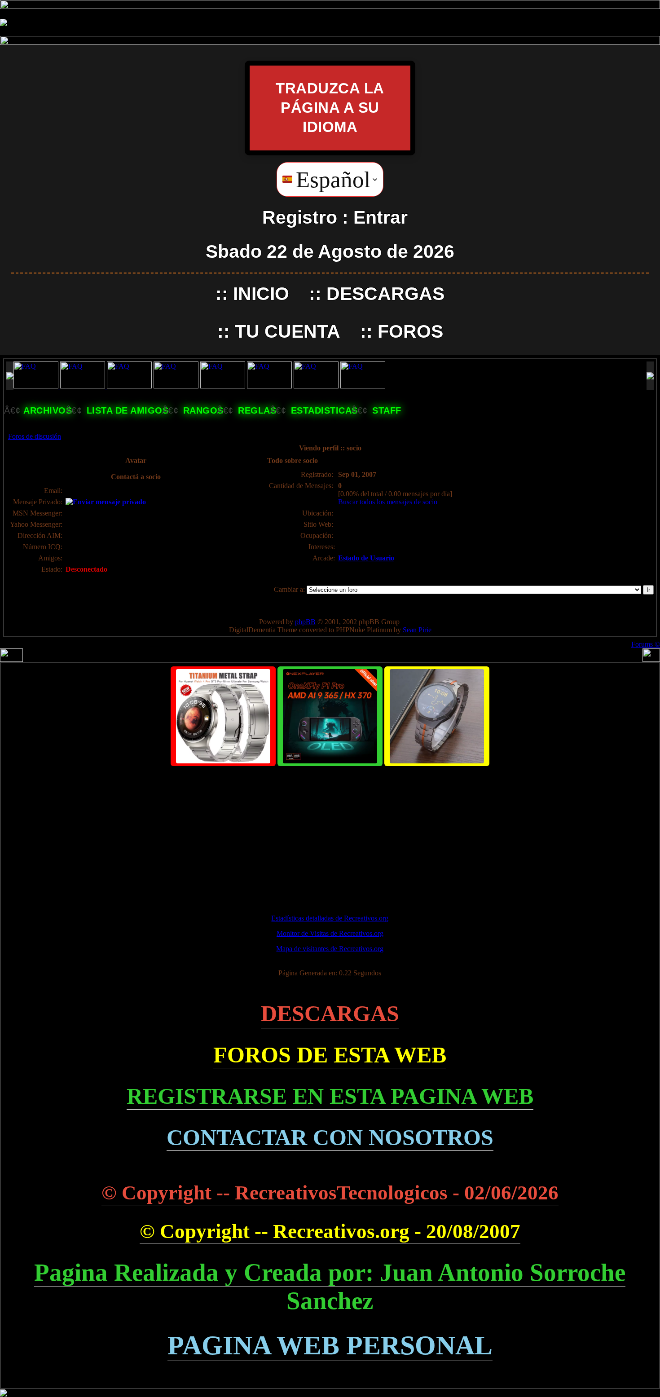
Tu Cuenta (287, 331)
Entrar (380, 217)
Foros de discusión (34, 436)
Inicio (261, 293)
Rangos (203, 410)
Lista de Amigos (128, 410)
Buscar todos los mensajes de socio (387, 502)
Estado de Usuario (366, 558)
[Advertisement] (330, 836)
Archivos (47, 410)
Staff (386, 410)
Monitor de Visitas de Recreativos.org (330, 933)
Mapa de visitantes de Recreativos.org (329, 948)
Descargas (385, 293)
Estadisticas (324, 410)
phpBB (305, 622)
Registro (299, 217)
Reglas (257, 410)
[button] (330, 179)
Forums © (645, 644)
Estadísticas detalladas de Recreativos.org (329, 918)
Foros (410, 331)
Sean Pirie (417, 630)
